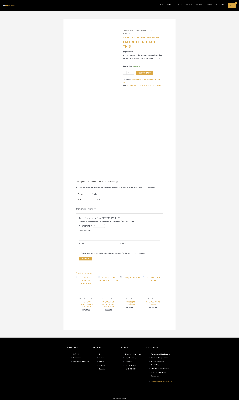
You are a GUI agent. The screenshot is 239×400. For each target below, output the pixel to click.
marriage (158, 85)
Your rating (85, 226)
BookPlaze (170, 5)
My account (219, 5)
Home (161, 5)
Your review (85, 230)
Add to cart (144, 73)
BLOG (180, 5)
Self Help (155, 37)
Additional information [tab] (97, 181)
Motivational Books (131, 37)
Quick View (86, 294)
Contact (208, 5)
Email (123, 244)
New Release (134, 30)
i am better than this (147, 85)
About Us (188, 5)
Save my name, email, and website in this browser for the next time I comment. (113, 253)
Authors (199, 5)
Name (82, 244)
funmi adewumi (133, 85)
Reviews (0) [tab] (113, 181)
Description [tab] (80, 181)
